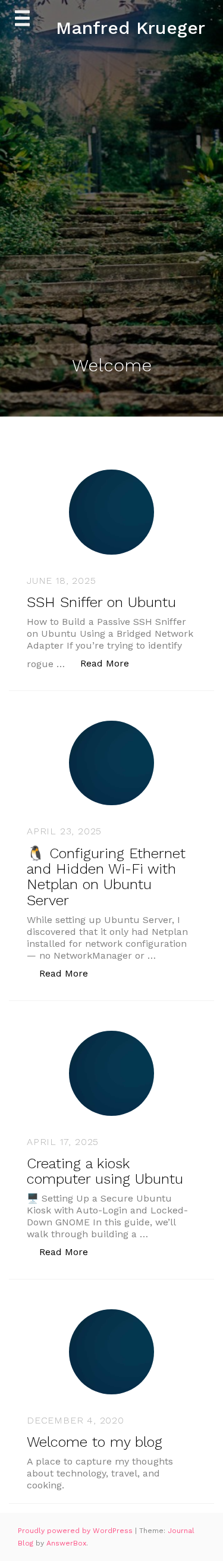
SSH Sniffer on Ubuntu (101, 602)
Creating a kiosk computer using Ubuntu (105, 1171)
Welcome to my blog (94, 1442)
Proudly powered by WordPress (76, 1530)
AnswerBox (66, 1543)
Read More (111, 663)
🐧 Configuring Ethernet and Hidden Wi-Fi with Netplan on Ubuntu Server (106, 877)
